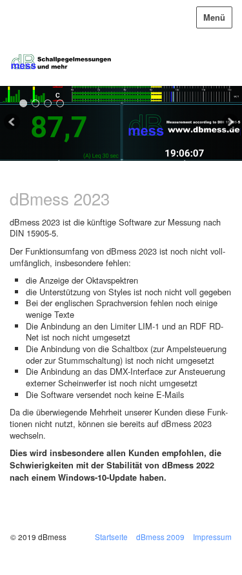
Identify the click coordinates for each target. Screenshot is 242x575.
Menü (214, 17)
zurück (13, 123)
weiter (229, 123)
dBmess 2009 (160, 536)
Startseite (111, 536)
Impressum (212, 536)
